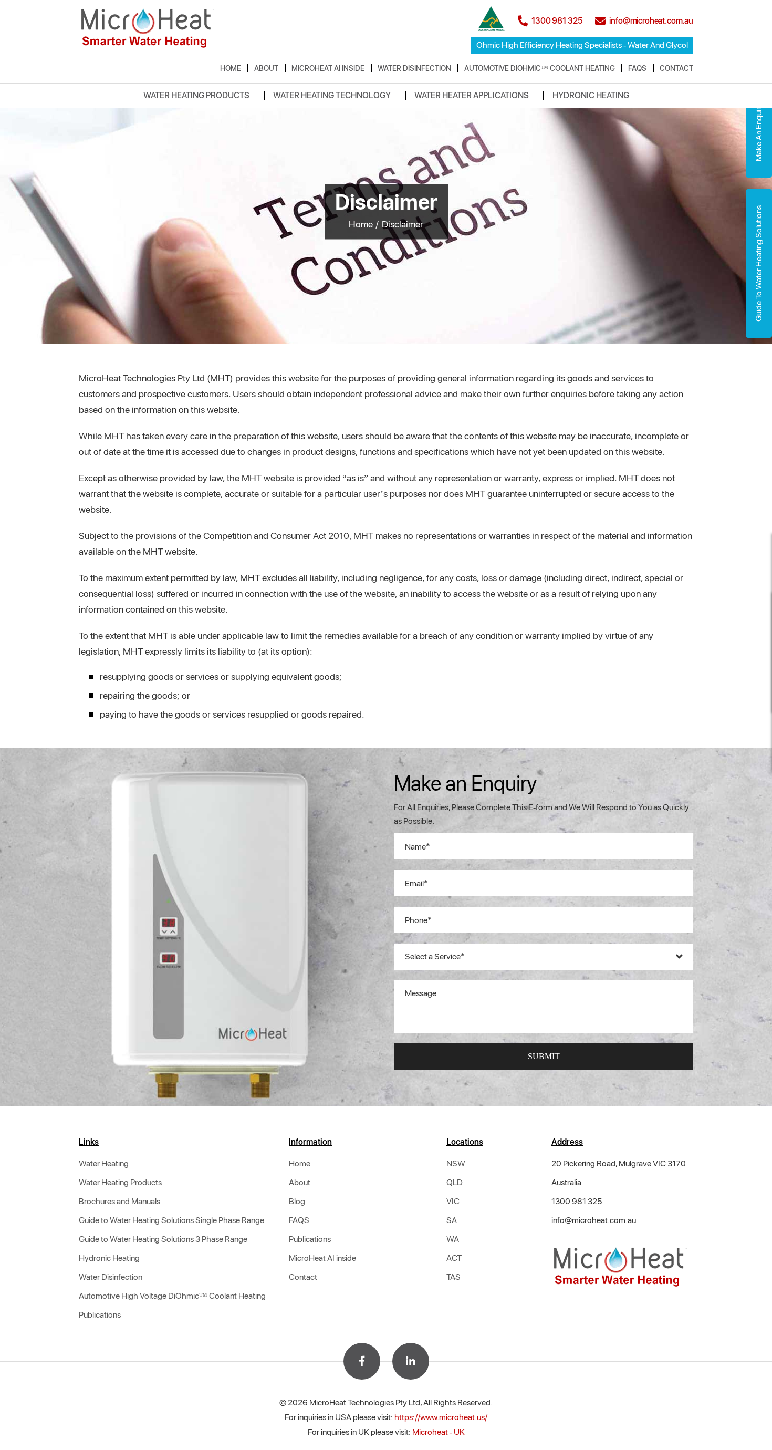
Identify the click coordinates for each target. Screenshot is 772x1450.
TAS (453, 1277)
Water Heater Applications (471, 95)
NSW (455, 1163)
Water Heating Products (196, 95)
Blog (297, 1201)
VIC (453, 1201)
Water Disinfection (414, 68)
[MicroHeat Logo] (148, 27)
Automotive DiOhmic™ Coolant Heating (539, 68)
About (266, 68)
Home (230, 68)
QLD (454, 1182)
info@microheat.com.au (593, 1220)
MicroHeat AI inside (327, 68)
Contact (676, 68)
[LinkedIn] (410, 1361)
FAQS (637, 68)
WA (452, 1239)
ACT (454, 1258)
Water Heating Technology (332, 95)
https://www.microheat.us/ (440, 1417)
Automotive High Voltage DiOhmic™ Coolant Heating (172, 1296)
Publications (100, 1315)
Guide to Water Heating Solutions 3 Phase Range (163, 1239)
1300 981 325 (576, 1201)
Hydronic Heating (590, 95)
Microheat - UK (438, 1432)
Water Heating (104, 1163)
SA (451, 1220)
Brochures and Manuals (119, 1201)
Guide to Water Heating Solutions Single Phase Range (171, 1220)
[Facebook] (361, 1361)
